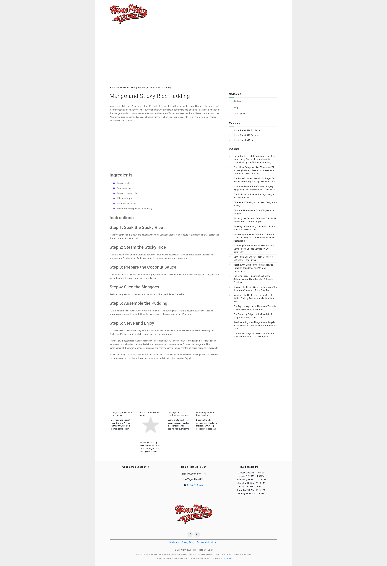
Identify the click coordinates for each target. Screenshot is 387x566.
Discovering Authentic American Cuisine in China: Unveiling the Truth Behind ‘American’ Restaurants (254, 237)
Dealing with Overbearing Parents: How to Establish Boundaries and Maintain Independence (253, 268)
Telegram (228, 558)
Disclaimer (174, 542)
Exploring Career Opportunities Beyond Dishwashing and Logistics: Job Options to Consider (253, 279)
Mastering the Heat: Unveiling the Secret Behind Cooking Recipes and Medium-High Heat (254, 298)
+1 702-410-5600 (195, 485)
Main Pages (239, 113)
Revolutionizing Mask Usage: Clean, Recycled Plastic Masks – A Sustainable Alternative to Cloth (255, 325)
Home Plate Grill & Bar (244, 140)
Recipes (237, 101)
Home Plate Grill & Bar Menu (247, 135)
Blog (236, 107)
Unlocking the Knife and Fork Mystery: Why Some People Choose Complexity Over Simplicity (254, 248)
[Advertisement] (193, 51)
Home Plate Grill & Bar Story (247, 130)
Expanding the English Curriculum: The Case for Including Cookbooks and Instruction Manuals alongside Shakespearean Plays (254, 159)
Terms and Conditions (207, 542)
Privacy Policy (188, 542)
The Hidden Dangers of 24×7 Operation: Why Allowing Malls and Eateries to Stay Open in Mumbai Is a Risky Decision (255, 170)
